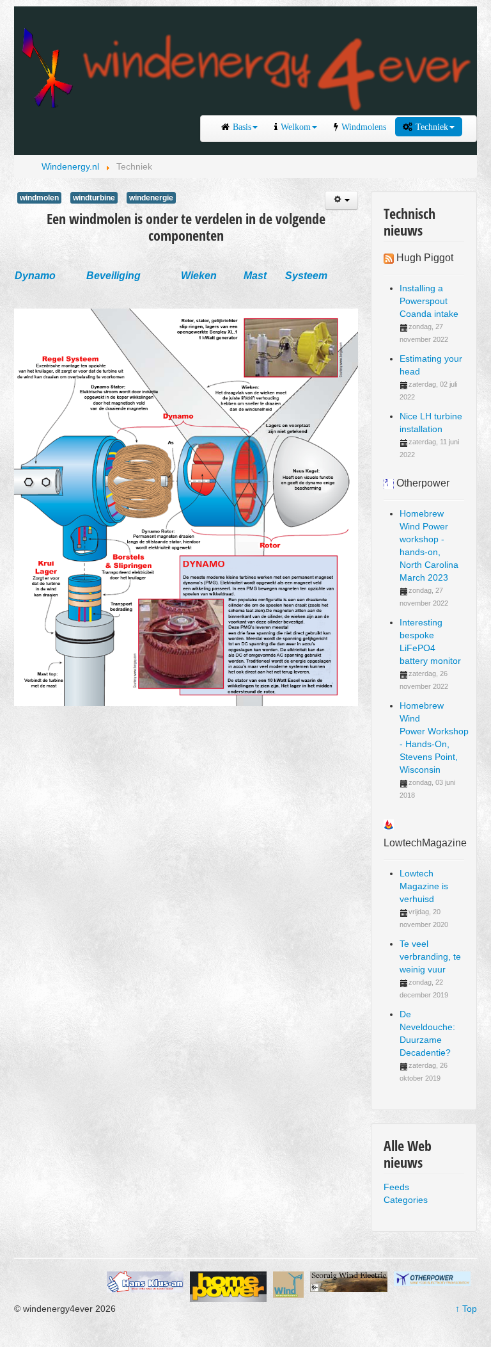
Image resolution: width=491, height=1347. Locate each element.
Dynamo (35, 275)
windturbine (94, 197)
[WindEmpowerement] (288, 1283)
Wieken (199, 275)
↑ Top (466, 1308)
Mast (255, 275)
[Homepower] (228, 1286)
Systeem (306, 275)
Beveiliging (113, 275)
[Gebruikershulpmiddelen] (341, 200)
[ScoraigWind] (348, 1280)
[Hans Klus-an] (145, 1281)
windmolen (39, 197)
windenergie (151, 197)
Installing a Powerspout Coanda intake (429, 301)
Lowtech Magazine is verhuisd (424, 886)
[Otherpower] (432, 1278)
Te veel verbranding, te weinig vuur (430, 956)
